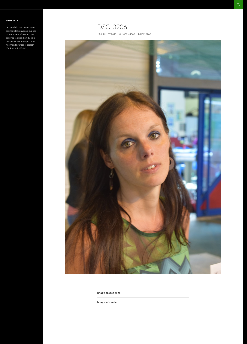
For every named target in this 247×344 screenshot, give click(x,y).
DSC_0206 (145, 34)
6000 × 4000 (128, 34)
